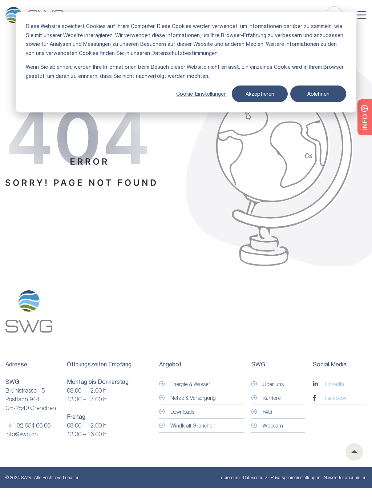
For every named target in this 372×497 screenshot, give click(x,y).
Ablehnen (318, 94)
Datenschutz (255, 477)
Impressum (229, 477)
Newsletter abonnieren (345, 477)
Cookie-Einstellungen (201, 94)
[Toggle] (362, 15)
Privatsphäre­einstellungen (295, 477)
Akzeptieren (260, 94)
